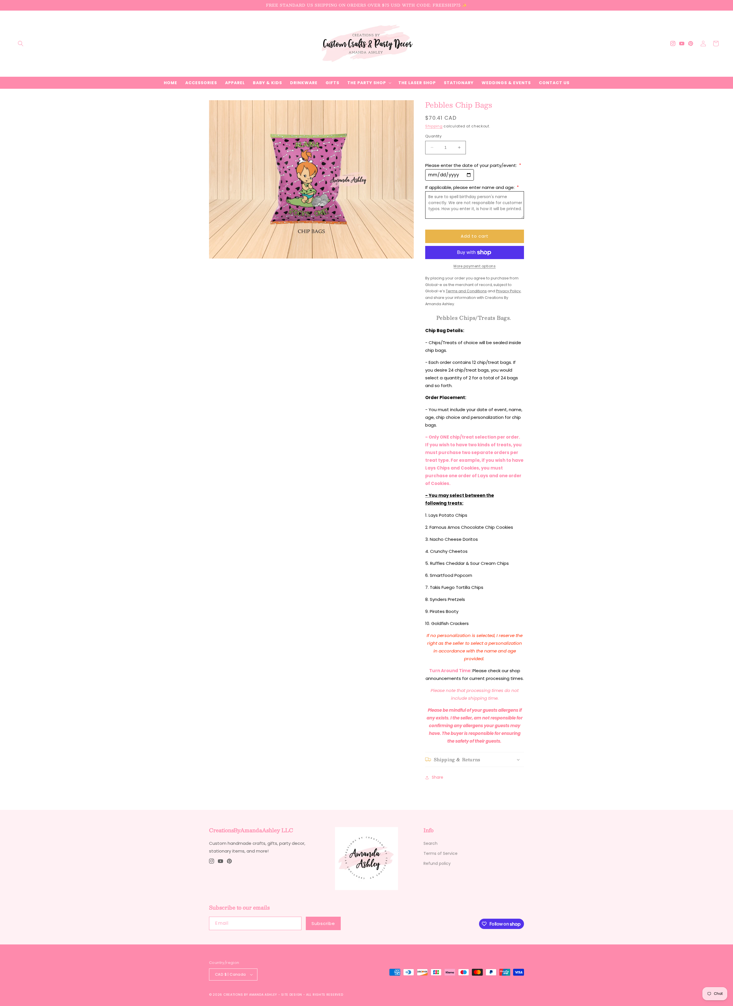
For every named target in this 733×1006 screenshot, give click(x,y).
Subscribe (323, 923)
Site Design (291, 994)
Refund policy (437, 863)
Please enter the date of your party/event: (473, 165)
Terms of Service (440, 853)
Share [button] (437, 777)
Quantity (433, 136)
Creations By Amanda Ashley (250, 994)
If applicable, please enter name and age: (472, 187)
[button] (20, 43)
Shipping (434, 126)
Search (430, 843)
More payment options (475, 266)
